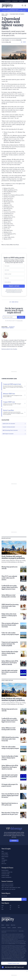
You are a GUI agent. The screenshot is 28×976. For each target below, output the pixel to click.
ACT (19, 905)
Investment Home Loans (12, 10)
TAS (19, 907)
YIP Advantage (8, 1)
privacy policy (20, 320)
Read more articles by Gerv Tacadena (9, 349)
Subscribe (21, 317)
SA (10, 907)
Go (24, 899)
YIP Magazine (15, 1)
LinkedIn (14, 927)
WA (10, 905)
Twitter (9, 927)
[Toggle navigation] (25, 5)
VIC (2, 907)
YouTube (19, 927)
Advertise (21, 1)
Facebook (4, 927)
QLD (2, 909)
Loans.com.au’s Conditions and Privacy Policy (14, 292)
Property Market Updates (8, 327)
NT (10, 909)
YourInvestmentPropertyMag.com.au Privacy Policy (13, 291)
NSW (3, 905)
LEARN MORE (14, 840)
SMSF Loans (23, 10)
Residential (12, 326)
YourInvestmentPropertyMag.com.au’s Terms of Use (14, 290)
